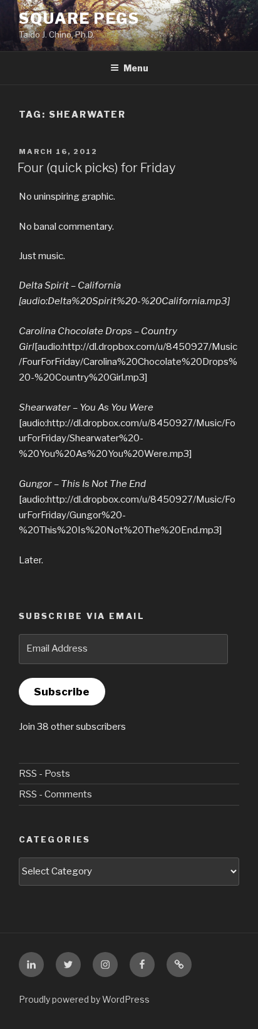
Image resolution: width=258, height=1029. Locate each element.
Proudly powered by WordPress (84, 999)
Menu (135, 68)
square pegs (79, 18)
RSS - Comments (55, 794)
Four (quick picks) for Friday (96, 167)
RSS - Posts (44, 773)
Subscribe (62, 691)
